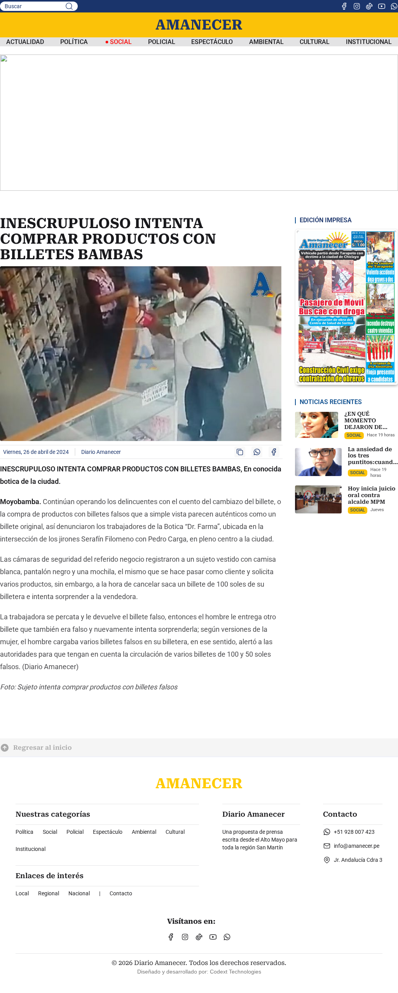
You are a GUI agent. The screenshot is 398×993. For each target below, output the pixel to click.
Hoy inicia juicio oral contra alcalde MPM (371, 495)
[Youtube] (382, 6)
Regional (48, 893)
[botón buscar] (69, 6)
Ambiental (266, 42)
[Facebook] (344, 6)
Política (74, 42)
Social (50, 832)
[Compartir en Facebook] (274, 451)
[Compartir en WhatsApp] (256, 451)
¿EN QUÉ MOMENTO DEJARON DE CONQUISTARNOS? (371, 423)
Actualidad (25, 42)
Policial (161, 42)
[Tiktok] (369, 6)
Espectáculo (212, 42)
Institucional (369, 42)
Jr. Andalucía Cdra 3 (358, 860)
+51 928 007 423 (354, 832)
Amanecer (199, 25)
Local (22, 893)
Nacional (79, 893)
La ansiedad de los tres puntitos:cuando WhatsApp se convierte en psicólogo (372, 465)
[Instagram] (357, 6)
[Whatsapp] (394, 6)
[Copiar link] (239, 451)
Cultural (315, 42)
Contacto (121, 893)
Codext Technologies (235, 971)
